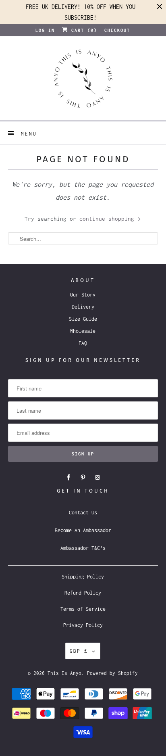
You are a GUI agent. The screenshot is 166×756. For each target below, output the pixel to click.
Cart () (82, 30)
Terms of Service (83, 609)
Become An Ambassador (83, 530)
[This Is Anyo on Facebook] (68, 477)
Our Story (82, 295)
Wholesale (82, 331)
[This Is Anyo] (83, 81)
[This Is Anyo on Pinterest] (83, 477)
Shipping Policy (83, 577)
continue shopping (108, 218)
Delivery (83, 307)
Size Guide (83, 319)
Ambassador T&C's (83, 548)
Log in (45, 30)
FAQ (83, 343)
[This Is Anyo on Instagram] (97, 477)
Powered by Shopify (112, 673)
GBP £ (79, 651)
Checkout (117, 30)
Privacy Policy (83, 625)
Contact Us (83, 513)
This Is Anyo (64, 673)
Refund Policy (82, 593)
